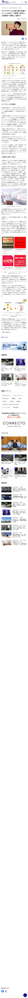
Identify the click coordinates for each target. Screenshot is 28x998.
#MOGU (5, 401)
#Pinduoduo (6, 398)
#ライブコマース (18, 395)
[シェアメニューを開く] (25, 995)
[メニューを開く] (26, 2)
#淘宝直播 (15, 407)
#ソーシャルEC (6, 407)
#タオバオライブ (7, 395)
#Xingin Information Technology (11, 404)
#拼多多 (18, 401)
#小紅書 (12, 401)
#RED (20, 398)
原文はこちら (4, 337)
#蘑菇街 (14, 398)
